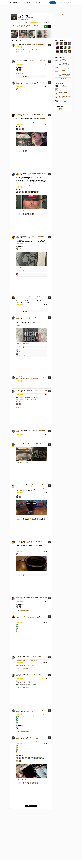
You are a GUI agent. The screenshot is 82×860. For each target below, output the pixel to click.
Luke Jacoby (19, 173)
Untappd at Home (26, 62)
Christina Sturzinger (21, 616)
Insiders (33, 2)
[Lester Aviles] (37, 783)
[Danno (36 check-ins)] (61, 44)
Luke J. (44, 118)
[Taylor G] (26, 311)
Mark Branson (19, 430)
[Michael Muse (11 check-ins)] (57, 51)
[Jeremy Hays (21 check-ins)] (57, 47)
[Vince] (28, 214)
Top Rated (27, 2)
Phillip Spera (19, 236)
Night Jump (27, 44)
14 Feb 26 (17, 687)
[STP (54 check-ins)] (57, 44)
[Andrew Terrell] (30, 214)
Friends (46, 41)
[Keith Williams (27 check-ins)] (69, 44)
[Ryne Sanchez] (28, 783)
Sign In (46, 2)
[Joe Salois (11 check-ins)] (69, 51)
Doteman (18, 490)
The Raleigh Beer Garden (28, 486)
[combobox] (64, 2)
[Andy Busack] (26, 214)
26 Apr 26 (17, 267)
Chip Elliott (18, 377)
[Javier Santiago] (30, 783)
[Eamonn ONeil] (26, 519)
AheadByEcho (22, 350)
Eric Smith (18, 114)
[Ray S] (35, 519)
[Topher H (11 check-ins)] (61, 51)
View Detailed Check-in (24, 73)
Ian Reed (18, 710)
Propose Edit (63, 14)
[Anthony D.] (42, 519)
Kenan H (18, 674)
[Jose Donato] (26, 783)
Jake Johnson (19, 296)
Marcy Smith (19, 60)
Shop (40, 2)
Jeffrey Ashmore (20, 390)
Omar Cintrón (19, 737)
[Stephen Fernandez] (40, 519)
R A (16, 44)
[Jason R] (30, 519)
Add (49, 26)
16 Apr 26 (17, 343)
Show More (29, 26)
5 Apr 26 (17, 384)
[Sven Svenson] (33, 214)
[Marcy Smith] (23, 151)
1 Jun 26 (17, 73)
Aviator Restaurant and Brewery (30, 298)
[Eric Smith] (26, 76)
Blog (23, 2)
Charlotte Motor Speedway (29, 83)
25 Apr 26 (17, 308)
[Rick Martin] (33, 519)
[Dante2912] (35, 783)
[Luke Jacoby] (23, 76)
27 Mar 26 (17, 462)
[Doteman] (37, 519)
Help (37, 2)
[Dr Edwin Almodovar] (23, 783)
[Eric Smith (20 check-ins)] (61, 47)
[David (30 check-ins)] (65, 44)
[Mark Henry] (23, 270)
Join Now (53, 2)
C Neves (18, 656)
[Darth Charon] (23, 519)
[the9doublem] (28, 519)
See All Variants (63, 78)
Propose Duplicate (63, 17)
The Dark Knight (20, 484)
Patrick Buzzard (20, 82)
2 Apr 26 (17, 407)
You (50, 41)
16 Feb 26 (17, 634)
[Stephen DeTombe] (33, 783)
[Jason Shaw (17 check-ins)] (65, 47)
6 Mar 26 (17, 572)
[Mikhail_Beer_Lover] (23, 311)
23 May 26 (17, 147)
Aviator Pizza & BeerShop (28, 122)
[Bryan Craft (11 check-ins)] (65, 51)
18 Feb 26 (17, 610)
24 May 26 (17, 92)
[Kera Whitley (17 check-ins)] (69, 47)
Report (25, 275)
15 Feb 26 (17, 668)
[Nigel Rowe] (23, 347)
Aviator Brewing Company (25, 17)
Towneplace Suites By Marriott (30, 445)
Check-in (46, 26)
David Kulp (18, 541)
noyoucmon (19, 317)
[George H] (23, 575)
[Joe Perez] (44, 519)
